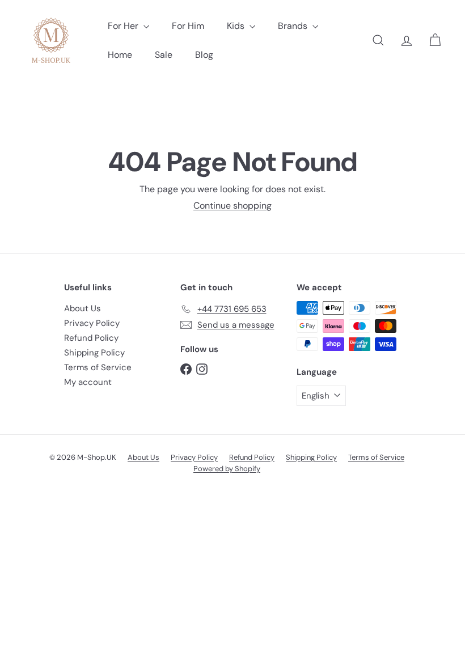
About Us (82, 308)
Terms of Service (98, 367)
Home (120, 55)
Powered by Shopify (226, 468)
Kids (237, 26)
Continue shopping (232, 205)
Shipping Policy (94, 352)
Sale (163, 55)
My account (88, 382)
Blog (204, 55)
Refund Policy (91, 338)
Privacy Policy (92, 323)
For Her (124, 26)
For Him (188, 26)
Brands (294, 26)
